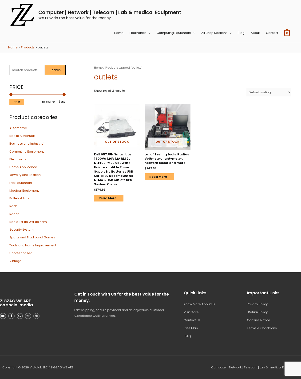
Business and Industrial (26, 143)
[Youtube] (3, 316)
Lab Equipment (20, 183)
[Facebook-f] (11, 316)
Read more (107, 198)
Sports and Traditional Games (32, 237)
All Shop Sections (214, 33)
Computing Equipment (174, 33)
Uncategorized (20, 253)
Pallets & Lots (19, 198)
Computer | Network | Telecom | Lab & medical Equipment (109, 12)
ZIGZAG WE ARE (62, 367)
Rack (13, 206)
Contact (272, 33)
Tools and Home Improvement (32, 245)
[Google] (20, 316)
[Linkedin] (36, 316)
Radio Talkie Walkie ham (28, 222)
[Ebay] (28, 316)
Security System (21, 229)
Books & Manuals (22, 136)
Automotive (18, 128)
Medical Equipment (24, 190)
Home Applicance (23, 167)
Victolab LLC (39, 367)
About (255, 33)
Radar (14, 214)
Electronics (138, 33)
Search (55, 70)
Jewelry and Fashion (25, 175)
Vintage (15, 261)
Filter (17, 101)
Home (118, 33)
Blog (241, 33)
